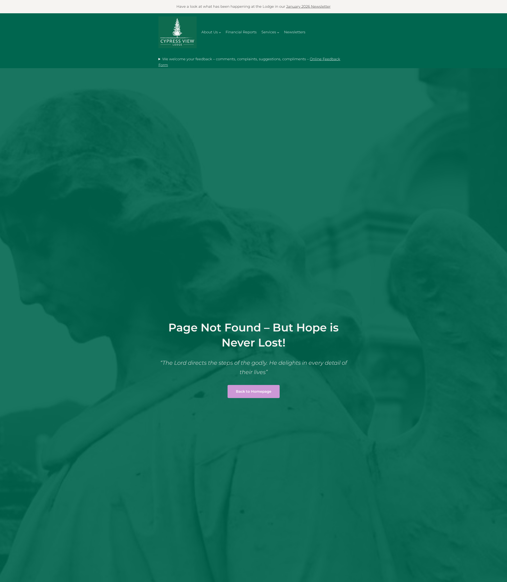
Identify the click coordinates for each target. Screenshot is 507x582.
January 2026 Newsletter (308, 6)
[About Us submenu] (220, 32)
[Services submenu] (278, 32)
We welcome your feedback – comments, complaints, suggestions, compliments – (249, 62)
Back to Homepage (253, 391)
